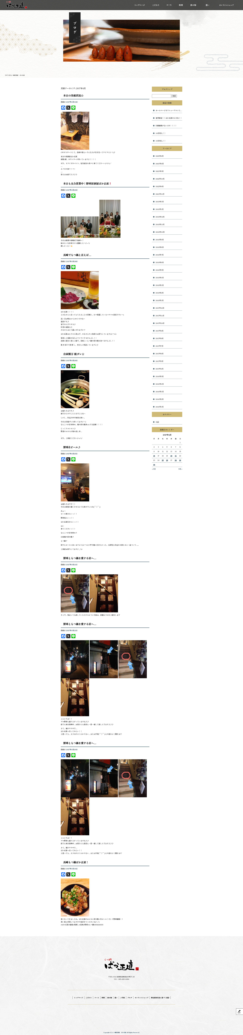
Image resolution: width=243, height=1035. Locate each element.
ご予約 (122, 997)
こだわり (155, 5)
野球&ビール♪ (71, 447)
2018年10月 (160, 232)
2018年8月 (160, 247)
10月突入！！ (161, 133)
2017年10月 (160, 323)
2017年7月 (159, 346)
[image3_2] (132, 796)
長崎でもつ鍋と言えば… (77, 255)
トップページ (139, 5)
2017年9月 (160, 331)
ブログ (129, 997)
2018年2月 (160, 293)
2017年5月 (159, 361)
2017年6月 (160, 353)
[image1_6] (75, 406)
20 (171, 456)
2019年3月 (160, 201)
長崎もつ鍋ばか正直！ (76, 862)
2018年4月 (160, 277)
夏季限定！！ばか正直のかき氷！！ (169, 118)
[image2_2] (104, 611)
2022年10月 (160, 179)
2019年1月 (160, 209)
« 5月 (154, 469)
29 (180, 460)
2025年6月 (160, 156)
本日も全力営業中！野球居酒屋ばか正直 (86, 183)
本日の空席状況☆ (73, 95)
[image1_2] (75, 677)
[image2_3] (104, 796)
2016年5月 (160, 376)
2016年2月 (160, 399)
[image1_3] (75, 611)
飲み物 (193, 5)
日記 (157, 422)
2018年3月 (160, 285)
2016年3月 (160, 391)
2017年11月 (160, 315)
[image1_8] (80, 236)
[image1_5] (75, 500)
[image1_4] (75, 796)
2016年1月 (160, 407)
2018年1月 (160, 300)
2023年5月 (160, 171)
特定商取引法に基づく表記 (160, 997)
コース (169, 5)
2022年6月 (160, 186)
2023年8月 (160, 163)
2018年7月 (160, 255)
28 (176, 460)
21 (176, 456)
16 (154, 456)
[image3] (132, 677)
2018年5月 (160, 270)
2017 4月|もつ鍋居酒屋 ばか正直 (15, 75)
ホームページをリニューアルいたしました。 (169, 110)
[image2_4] (109, 236)
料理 (181, 5)
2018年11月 (160, 224)
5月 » (180, 469)
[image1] (75, 915)
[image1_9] (75, 148)
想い (207, 5)
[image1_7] (80, 307)
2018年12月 (160, 217)
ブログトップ (167, 89)
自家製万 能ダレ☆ (73, 354)
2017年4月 (160, 369)
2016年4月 (160, 384)
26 (167, 460)
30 (154, 465)
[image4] (75, 715)
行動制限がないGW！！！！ (166, 125)
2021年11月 (160, 194)
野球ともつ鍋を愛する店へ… (79, 558)
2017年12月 (160, 308)
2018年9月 (160, 239)
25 (163, 460)
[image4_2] (75, 834)
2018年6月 (160, 262)
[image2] (104, 677)
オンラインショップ (226, 5)
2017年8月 (160, 338)
